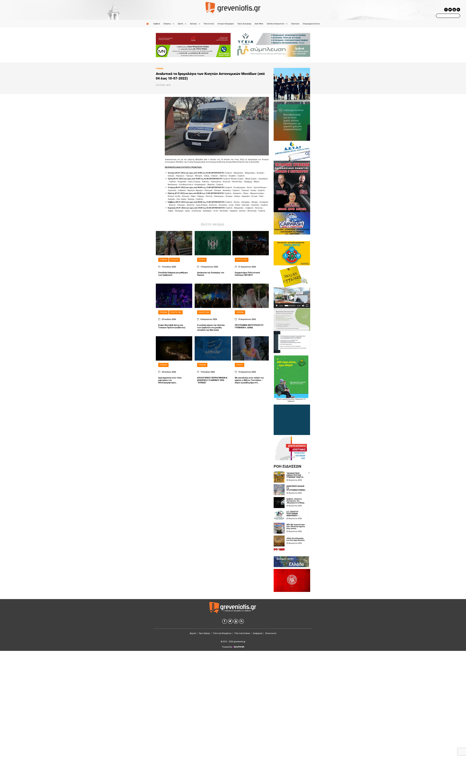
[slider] (290, 305)
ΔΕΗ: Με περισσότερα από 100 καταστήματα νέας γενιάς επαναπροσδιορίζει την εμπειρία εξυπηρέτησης (296, 526)
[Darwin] (238, 647)
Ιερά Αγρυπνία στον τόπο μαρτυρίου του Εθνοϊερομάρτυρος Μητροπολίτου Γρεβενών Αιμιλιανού (170, 380)
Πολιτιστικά (241, 260)
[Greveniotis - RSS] (458, 9)
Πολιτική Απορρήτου (222, 633)
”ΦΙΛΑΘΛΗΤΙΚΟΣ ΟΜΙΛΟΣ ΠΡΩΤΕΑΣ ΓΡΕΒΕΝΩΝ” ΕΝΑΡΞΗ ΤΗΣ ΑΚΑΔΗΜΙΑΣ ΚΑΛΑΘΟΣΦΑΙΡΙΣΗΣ (294, 475)
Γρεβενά (163, 260)
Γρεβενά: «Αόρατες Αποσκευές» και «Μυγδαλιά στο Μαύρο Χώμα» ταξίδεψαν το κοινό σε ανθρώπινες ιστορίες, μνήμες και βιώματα (295, 501)
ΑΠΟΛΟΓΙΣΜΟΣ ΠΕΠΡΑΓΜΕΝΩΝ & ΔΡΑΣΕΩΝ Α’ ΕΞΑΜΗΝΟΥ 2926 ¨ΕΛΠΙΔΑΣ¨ (212, 380)
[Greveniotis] (233, 7)
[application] (292, 298)
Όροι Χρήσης (204, 633)
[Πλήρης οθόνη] (307, 305)
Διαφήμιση (257, 633)
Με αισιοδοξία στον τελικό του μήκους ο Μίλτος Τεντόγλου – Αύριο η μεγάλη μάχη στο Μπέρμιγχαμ (249, 380)
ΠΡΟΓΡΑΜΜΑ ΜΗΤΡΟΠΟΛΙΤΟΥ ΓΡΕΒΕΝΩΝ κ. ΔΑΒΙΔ (249, 326)
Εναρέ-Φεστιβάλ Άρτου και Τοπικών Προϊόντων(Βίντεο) (171, 326)
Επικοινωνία (270, 633)
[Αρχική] (147, 24)
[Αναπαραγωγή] (277, 305)
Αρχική (193, 633)
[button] (292, 298)
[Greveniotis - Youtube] (454, 9)
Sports (202, 260)
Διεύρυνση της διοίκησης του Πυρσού (210, 273)
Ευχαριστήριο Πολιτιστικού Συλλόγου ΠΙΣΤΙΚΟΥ (247, 273)
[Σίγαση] (303, 305)
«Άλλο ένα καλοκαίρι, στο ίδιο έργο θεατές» (295, 539)
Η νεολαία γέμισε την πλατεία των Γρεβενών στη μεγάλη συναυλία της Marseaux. (211, 327)
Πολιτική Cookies (242, 633)
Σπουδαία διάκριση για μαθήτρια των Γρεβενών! (173, 273)
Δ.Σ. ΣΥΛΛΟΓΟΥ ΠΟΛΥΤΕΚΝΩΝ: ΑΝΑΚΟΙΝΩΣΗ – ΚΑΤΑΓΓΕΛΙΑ (292, 514)
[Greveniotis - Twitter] (450, 9)
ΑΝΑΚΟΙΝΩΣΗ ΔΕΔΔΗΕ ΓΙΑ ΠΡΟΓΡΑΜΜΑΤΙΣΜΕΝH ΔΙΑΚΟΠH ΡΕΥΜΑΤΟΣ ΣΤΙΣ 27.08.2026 (295, 488)
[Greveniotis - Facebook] (446, 9)
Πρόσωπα (174, 260)
